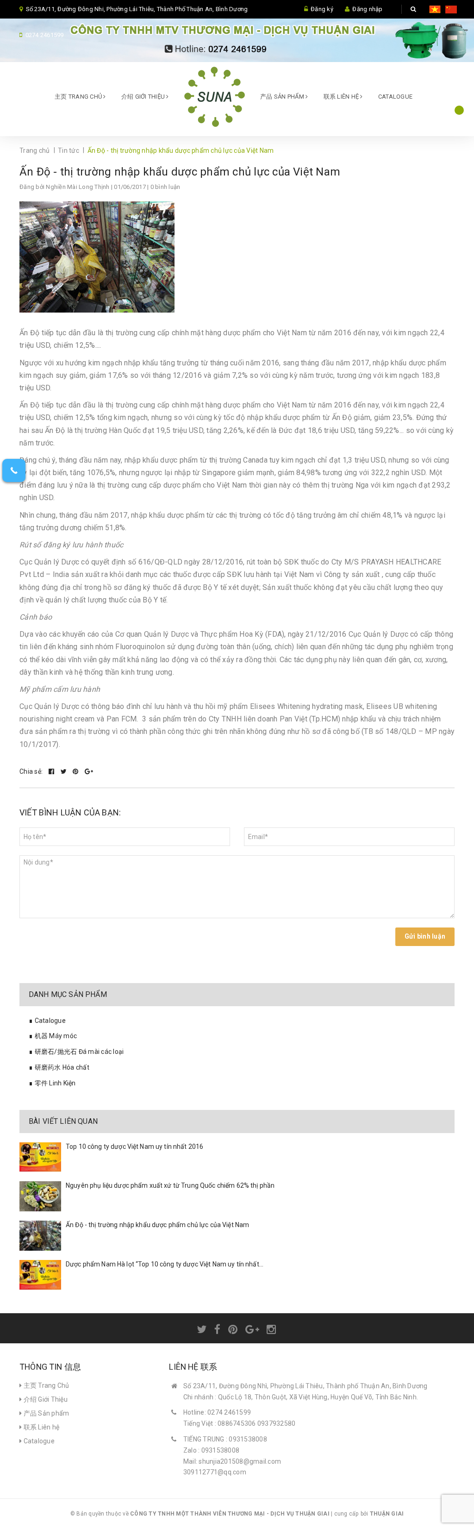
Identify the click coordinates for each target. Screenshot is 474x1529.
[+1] (89, 771)
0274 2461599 (44, 34)
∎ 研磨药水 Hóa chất (59, 1067)
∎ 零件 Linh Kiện (52, 1083)
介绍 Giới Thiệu (144, 96)
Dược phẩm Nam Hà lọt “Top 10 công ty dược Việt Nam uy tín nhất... (164, 1264)
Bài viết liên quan (63, 1121)
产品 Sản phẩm (283, 96)
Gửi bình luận (425, 936)
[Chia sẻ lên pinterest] (76, 771)
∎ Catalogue (47, 1020)
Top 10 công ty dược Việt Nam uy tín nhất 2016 (134, 1146)
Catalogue (395, 96)
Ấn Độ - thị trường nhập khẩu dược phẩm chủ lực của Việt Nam (179, 171)
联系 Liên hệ (342, 96)
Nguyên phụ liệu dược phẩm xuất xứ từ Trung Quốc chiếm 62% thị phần (170, 1185)
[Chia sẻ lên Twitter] (65, 771)
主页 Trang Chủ (79, 96)
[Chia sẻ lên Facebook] (52, 771)
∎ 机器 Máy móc (53, 1036)
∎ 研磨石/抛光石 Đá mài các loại (76, 1051)
